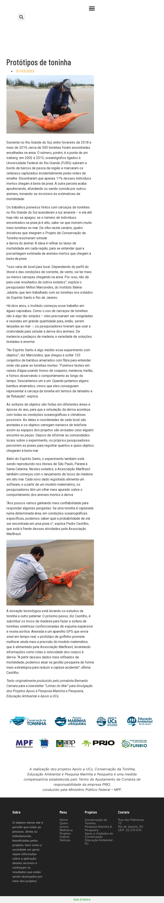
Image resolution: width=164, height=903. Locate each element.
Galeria (64, 836)
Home (64, 819)
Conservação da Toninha (96, 821)
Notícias (65, 840)
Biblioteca (66, 830)
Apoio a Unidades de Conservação (99, 835)
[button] (92, 8)
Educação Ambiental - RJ (99, 841)
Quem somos (64, 824)
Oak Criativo (81, 899)
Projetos (65, 833)
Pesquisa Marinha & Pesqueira (98, 828)
